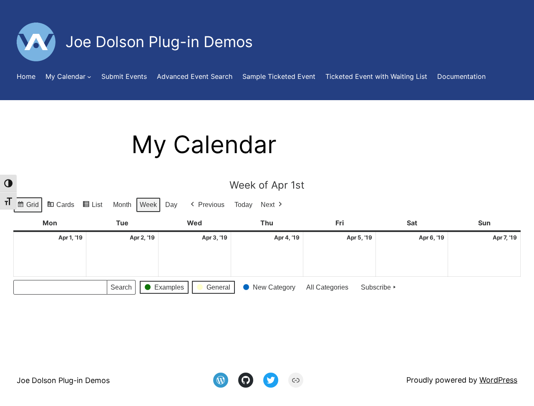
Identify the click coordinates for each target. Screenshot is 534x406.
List (92, 207)
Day (171, 204)
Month (122, 204)
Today (243, 204)
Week (148, 204)
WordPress (498, 380)
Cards (60, 207)
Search (121, 289)
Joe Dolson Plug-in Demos (63, 380)
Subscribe (376, 287)
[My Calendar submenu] (89, 77)
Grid (28, 207)
